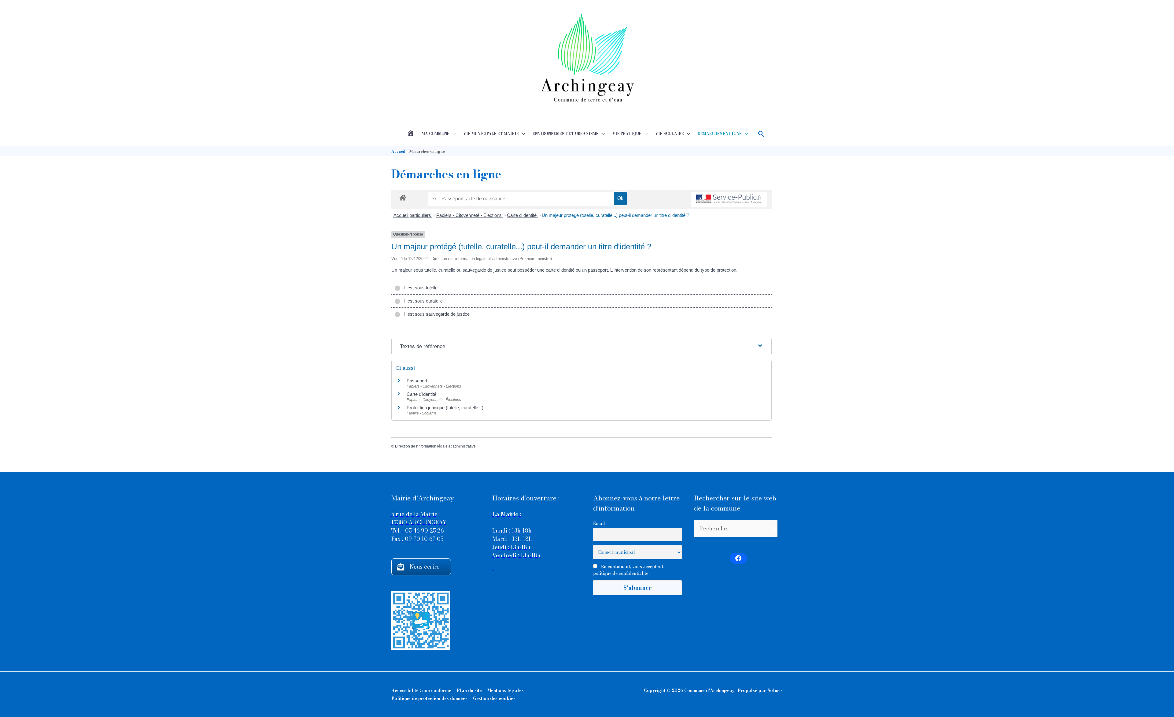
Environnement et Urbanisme (566, 133)
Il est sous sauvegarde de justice (436, 314)
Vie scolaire (669, 133)
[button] (761, 134)
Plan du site (469, 690)
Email (599, 523)
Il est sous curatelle (422, 300)
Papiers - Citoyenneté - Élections (469, 215)
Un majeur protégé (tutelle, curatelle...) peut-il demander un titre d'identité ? (615, 215)
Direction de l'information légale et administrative (435, 446)
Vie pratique (626, 133)
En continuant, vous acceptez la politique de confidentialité (629, 570)
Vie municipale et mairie (491, 133)
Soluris (775, 690)
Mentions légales (505, 690)
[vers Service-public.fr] (729, 199)
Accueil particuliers (412, 215)
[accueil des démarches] (403, 197)
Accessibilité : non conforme (421, 690)
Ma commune (435, 133)
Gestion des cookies (494, 698)
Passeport (417, 380)
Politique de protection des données (429, 698)
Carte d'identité (522, 215)
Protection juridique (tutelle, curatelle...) (445, 407)
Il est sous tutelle (419, 287)
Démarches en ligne (720, 133)
